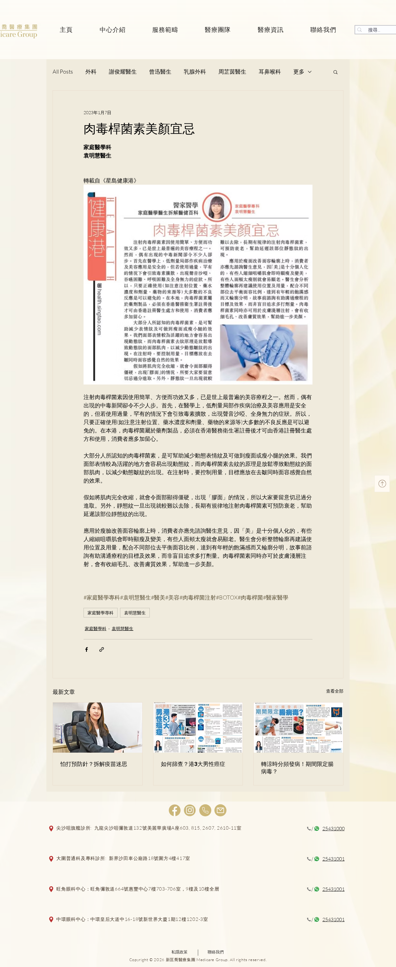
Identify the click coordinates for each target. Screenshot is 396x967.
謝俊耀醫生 (123, 71)
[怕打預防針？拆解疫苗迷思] (97, 728)
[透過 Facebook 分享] (86, 649)
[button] (335, 71)
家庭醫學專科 (101, 612)
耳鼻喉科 (270, 71)
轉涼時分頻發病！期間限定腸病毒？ (297, 768)
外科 (91, 71)
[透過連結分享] (102, 649)
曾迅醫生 (160, 71)
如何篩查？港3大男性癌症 (193, 764)
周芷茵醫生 (232, 71)
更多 (298, 71)
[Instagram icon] (190, 810)
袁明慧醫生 (135, 612)
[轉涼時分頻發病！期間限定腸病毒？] (298, 728)
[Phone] (205, 810)
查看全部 (334, 691)
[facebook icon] (175, 810)
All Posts (63, 71)
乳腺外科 (195, 71)
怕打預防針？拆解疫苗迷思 (93, 764)
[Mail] (220, 810)
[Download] (382, 483)
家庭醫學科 (95, 628)
